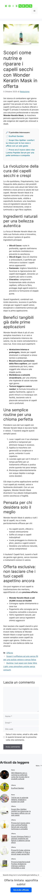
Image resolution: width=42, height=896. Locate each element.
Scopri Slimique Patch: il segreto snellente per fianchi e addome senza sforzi (20, 839)
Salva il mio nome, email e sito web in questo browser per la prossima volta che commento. (22, 737)
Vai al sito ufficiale (21, 890)
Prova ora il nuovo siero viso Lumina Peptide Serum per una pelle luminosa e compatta (20, 826)
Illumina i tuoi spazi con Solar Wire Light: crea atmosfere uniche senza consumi (20, 666)
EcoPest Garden (17, 788)
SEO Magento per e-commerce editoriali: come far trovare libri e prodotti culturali (20, 776)
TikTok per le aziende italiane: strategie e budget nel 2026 (19, 800)
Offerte (9, 653)
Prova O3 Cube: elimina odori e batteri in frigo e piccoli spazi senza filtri (20, 852)
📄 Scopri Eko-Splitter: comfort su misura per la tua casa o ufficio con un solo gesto (20, 143)
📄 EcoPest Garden (15, 136)
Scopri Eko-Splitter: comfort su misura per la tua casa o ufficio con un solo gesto (21, 812)
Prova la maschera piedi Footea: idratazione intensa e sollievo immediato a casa (20, 865)
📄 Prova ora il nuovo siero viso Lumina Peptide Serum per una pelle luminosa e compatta (20, 153)
